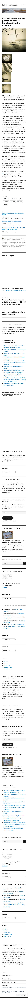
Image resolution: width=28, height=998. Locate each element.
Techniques (7, 243)
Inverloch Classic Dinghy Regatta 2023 (14, 370)
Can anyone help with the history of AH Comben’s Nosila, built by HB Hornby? (14, 626)
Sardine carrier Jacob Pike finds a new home (11, 221)
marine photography (20, 245)
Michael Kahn (5, 246)
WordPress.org (7, 669)
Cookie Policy (7, 992)
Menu (23, 4)
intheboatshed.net (9, 5)
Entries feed (7, 665)
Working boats (20, 243)
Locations (21, 240)
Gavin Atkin (6, 238)
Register (6, 661)
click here (4, 587)
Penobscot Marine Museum (15, 246)
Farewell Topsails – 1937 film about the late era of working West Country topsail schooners (14, 362)
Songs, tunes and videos (8, 982)
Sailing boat (13, 242)
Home (4, 972)
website (4, 173)
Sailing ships (19, 242)
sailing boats (11, 248)
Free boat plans (6, 979)
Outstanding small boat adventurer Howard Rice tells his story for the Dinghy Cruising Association (13, 374)
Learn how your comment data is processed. (14, 290)
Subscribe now (8, 518)
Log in (5, 663)
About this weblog (7, 975)
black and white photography (8, 245)
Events (13, 240)
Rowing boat (8, 242)
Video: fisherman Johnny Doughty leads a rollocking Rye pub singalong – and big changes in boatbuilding (15, 379)
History (16, 240)
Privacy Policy (6, 985)
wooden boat (13, 243)
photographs (5, 248)
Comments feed (8, 667)
